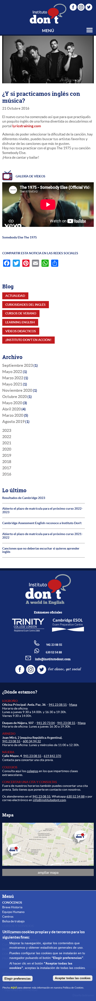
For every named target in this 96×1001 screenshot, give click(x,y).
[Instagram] (81, 6)
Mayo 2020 (12, 403)
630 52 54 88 (76, 796)
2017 (6, 468)
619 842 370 (52, 756)
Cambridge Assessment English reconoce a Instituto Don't (41, 523)
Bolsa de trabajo (13, 921)
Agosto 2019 (13, 421)
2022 (6, 437)
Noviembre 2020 (17, 390)
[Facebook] (73, 6)
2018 (6, 461)
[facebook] (20, 673)
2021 (6, 443)
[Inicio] (48, 13)
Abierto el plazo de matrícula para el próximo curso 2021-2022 (42, 535)
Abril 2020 (11, 409)
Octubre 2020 (14, 396)
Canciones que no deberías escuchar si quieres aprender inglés (40, 550)
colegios (32, 771)
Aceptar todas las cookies (72, 978)
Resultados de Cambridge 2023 (23, 498)
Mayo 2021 (12, 384)
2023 (6, 430)
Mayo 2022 (12, 371)
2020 (6, 449)
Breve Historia (12, 907)
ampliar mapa (48, 872)
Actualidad (15, 295)
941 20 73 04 (46, 723)
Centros (7, 916)
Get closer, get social (64, 669)
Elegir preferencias (17, 978)
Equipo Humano (13, 912)
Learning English (20, 322)
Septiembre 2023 (17, 365)
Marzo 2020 (12, 415)
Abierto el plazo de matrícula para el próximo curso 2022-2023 (42, 510)
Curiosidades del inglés (25, 304)
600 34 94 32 (32, 741)
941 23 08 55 (58, 704)
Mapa (73, 704)
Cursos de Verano (20, 313)
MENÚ (48, 31)
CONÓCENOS (12, 902)
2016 (6, 474)
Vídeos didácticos (20, 331)
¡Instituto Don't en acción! (28, 340)
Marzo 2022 (12, 378)
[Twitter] (88, 6)
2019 (6, 455)
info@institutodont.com (53, 659)
